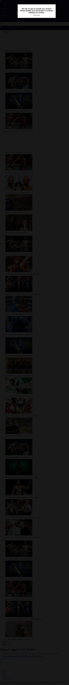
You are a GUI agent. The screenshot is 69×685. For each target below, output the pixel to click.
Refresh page (36, 15)
